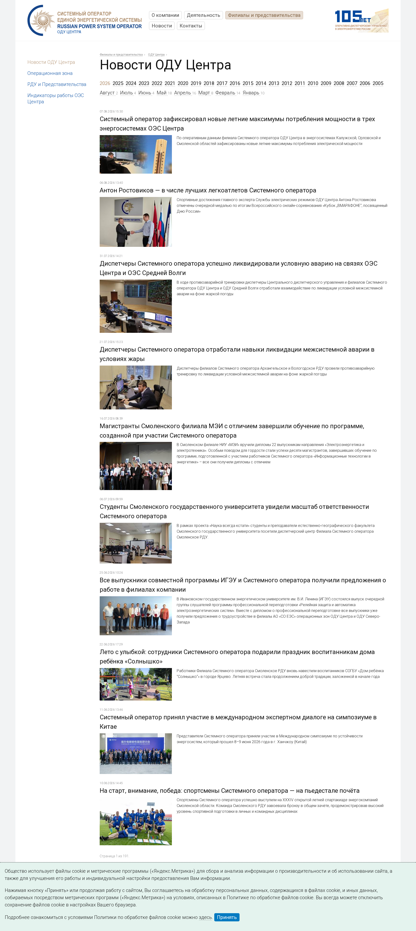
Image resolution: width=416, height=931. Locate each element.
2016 (235, 83)
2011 (300, 83)
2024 (131, 83)
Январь (251, 93)
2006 (365, 83)
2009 (326, 83)
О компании (165, 15)
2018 (209, 83)
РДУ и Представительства (56, 84)
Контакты (191, 26)
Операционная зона (50, 73)
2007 (352, 83)
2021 (170, 83)
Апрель (183, 93)
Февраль (225, 93)
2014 (261, 83)
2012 (287, 83)
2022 (157, 83)
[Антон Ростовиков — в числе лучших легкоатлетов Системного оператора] (136, 201)
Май (162, 93)
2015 (248, 83)
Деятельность (203, 15)
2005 (378, 83)
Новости (162, 26)
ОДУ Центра (156, 54)
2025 (118, 83)
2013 (274, 83)
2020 (183, 83)
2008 (339, 83)
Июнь (145, 93)
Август (108, 93)
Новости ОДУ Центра (51, 62)
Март (204, 93)
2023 (144, 83)
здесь (205, 917)
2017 (222, 83)
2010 (313, 83)
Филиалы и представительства (264, 15)
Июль (127, 93)
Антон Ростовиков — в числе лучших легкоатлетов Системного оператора (208, 190)
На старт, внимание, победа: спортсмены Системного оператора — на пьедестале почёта (230, 790)
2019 (196, 83)
